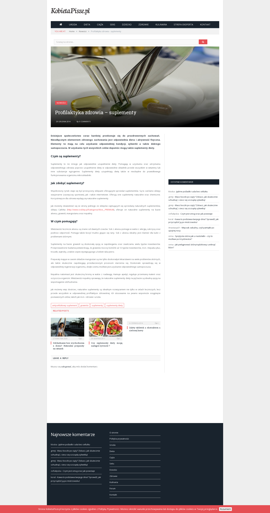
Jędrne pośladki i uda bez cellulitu (192, 191)
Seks (112, 24)
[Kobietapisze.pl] (70, 11)
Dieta (87, 24)
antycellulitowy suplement (64, 305)
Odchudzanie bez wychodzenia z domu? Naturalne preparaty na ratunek (68, 346)
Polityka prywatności (119, 438)
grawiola (84, 305)
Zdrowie (143, 24)
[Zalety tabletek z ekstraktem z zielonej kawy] (143, 321)
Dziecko (127, 24)
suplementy (97, 305)
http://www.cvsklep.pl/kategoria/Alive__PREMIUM (91, 209)
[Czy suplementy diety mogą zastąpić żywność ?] (105, 329)
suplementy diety (114, 305)
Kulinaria (161, 24)
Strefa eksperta (183, 24)
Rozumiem (225, 509)
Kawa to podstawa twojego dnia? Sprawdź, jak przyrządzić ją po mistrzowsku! (193, 221)
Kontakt (205, 24)
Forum (112, 488)
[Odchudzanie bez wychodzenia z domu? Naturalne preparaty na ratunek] (67, 329)
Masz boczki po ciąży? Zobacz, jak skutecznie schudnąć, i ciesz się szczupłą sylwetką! (193, 198)
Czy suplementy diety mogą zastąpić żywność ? (106, 344)
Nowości (61, 103)
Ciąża (100, 24)
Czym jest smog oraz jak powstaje (196, 213)
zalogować (66, 366)
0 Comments (84, 121)
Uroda (73, 24)
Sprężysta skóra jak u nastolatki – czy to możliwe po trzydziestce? (190, 238)
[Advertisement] (191, 153)
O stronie (114, 432)
